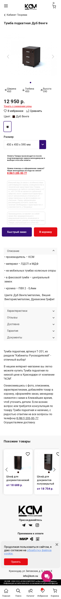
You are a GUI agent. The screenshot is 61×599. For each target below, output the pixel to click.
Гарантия (12, 330)
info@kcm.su (30, 576)
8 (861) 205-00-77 (17, 173)
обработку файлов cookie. (28, 552)
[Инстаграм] (37, 525)
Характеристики (17, 310)
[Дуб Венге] (7, 126)
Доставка (13, 324)
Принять (16, 561)
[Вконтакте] (30, 525)
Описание (13, 251)
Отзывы (12, 317)
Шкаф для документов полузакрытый (45, 480)
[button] (6, 469)
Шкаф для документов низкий (17, 478)
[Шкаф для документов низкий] (18, 462)
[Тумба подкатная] (30, 54)
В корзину (45, 231)
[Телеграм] (23, 525)
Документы (14, 337)
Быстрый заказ (16, 231)
